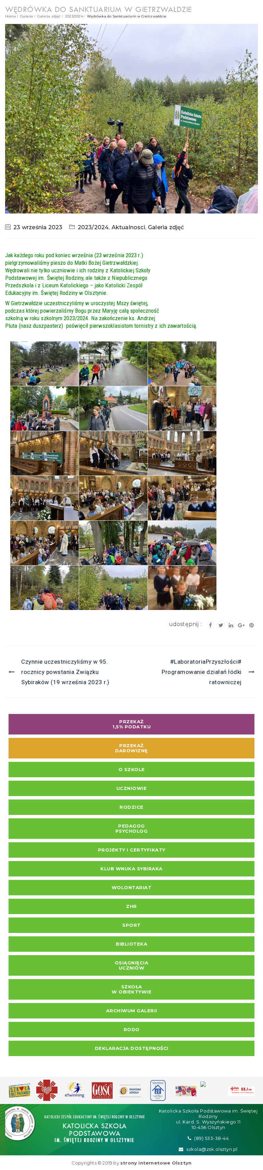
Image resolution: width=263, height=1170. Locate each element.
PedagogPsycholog (131, 828)
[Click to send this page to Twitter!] (221, 625)
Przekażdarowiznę (131, 748)
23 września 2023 (37, 227)
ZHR (131, 906)
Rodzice (131, 807)
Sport (131, 925)
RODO (132, 1029)
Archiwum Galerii (131, 1010)
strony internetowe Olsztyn (155, 1163)
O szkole (131, 769)
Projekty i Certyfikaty (131, 850)
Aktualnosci (128, 227)
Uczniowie (131, 788)
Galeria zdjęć (49, 16)
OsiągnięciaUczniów (132, 965)
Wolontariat (132, 887)
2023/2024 (74, 16)
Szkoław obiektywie (131, 989)
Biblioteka (131, 944)
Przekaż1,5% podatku (131, 724)
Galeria (26, 16)
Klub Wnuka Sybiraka (131, 868)
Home (10, 16)
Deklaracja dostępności (131, 1048)
